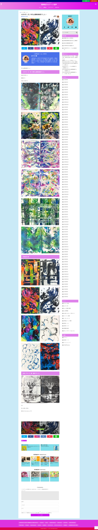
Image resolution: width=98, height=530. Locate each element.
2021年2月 (66, 241)
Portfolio (27, 525)
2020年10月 (66, 249)
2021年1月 (66, 244)
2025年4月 (66, 119)
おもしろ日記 (66, 303)
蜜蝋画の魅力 (66, 328)
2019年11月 (66, 276)
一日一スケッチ (67, 318)
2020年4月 (66, 264)
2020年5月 (66, 261)
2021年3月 (66, 239)
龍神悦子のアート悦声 (49, 4)
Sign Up (39, 525)
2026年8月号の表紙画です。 (69, 45)
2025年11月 (66, 102)
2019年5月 (66, 291)
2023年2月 (66, 184)
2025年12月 (66, 99)
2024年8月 (66, 139)
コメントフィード (67, 342)
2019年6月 (66, 289)
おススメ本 (66, 305)
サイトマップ (50, 7)
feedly (41, 429)
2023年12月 (66, 159)
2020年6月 (66, 259)
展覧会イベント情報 (67, 320)
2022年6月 (66, 204)
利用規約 (65, 525)
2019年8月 (66, 284)
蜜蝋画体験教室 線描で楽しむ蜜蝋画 (70, 40)
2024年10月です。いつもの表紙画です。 (69, 66)
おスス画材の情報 (67, 308)
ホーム (40, 7)
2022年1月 (66, 216)
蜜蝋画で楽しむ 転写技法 (68, 38)
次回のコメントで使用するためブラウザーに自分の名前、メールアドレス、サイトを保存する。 (36, 512)
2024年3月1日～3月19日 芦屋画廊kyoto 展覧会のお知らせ (29, 522)
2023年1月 (66, 186)
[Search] (77, 32)
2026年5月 (66, 87)
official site (57, 7)
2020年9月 (66, 251)
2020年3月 (66, 266)
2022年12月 (66, 189)
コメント (23, 490)
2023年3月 (66, 181)
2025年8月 (66, 109)
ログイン (65, 337)
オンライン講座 (67, 315)
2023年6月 (66, 174)
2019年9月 (66, 281)
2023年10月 (66, 164)
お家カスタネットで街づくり (69, 313)
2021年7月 (66, 231)
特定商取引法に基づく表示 (73, 525)
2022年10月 (66, 194)
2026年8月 (66, 79)
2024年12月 (66, 129)
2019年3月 (66, 296)
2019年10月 (66, 279)
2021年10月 (66, 224)
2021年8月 (66, 229)
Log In (47, 522)
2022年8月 (66, 199)
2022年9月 (66, 196)
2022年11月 (66, 191)
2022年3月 (66, 211)
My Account (59, 522)
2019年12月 (66, 274)
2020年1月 (66, 271)
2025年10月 (66, 104)
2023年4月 (66, 179)
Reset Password (33, 525)
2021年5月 (66, 236)
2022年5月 (66, 206)
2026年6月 (66, 84)
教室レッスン (24, 440)
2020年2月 (66, 269)
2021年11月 (66, 221)
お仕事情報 (66, 310)
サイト (22, 508)
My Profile (65, 522)
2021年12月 (66, 219)
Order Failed (21, 525)
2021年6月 (66, 234)
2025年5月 (66, 117)
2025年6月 (66, 114)
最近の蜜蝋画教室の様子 (68, 43)
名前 (22, 501)
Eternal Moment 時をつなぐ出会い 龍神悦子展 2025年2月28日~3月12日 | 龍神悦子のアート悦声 (70, 63)
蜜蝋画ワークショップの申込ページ (68, 60)
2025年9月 (66, 107)
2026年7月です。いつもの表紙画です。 (70, 49)
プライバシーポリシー (58, 525)
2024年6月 (66, 144)
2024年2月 (66, 154)
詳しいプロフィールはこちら (69, 330)
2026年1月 (66, 97)
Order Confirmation (72, 522)
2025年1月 (66, 127)
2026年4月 (66, 89)
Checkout (41, 522)
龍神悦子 (55, 16)
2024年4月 (66, 149)
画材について (66, 325)
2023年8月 (66, 169)
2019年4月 (66, 294)
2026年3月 (66, 92)
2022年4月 (66, 209)
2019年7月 (66, 286)
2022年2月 (66, 214)
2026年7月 (66, 82)
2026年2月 (66, 94)
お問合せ (44, 7)
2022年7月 (66, 201)
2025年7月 (66, 112)
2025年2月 (66, 124)
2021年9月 (66, 226)
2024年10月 (66, 134)
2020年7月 (66, 256)
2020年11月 (66, 246)
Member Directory (52, 522)
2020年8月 (66, 254)
